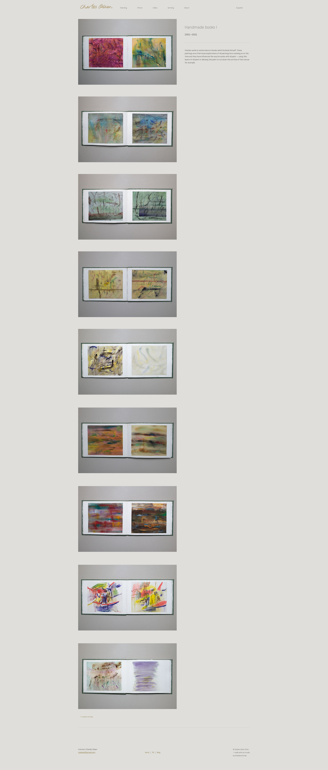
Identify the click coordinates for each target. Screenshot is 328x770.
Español (239, 8)
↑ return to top (86, 717)
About (186, 8)
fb (153, 752)
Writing (171, 8)
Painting (123, 8)
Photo (139, 8)
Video (155, 8)
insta (147, 752)
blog (158, 752)
